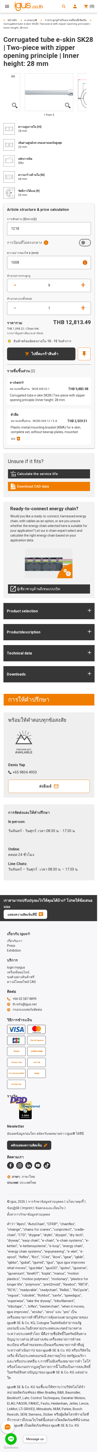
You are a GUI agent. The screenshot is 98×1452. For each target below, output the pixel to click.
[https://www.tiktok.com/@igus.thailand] (47, 1165)
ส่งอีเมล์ (45, 786)
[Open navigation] (7, 6)
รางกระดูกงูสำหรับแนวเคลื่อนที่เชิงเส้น (66, 20)
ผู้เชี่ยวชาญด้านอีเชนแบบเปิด (35, 590)
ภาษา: (23, 1176)
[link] (49, 475)
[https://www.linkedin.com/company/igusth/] (28, 1165)
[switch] (85, 242)
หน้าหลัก (12, 20)
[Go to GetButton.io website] (11, 1447)
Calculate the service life (35, 475)
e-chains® (30, 20)
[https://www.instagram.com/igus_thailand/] (19, 1165)
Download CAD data (29, 487)
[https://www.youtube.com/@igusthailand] (37, 1165)
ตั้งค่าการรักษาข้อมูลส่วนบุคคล (28, 1214)
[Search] (64, 6)
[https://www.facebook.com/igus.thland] (10, 1165)
